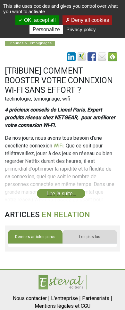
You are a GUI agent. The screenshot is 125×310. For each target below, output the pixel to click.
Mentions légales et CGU (62, 306)
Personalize (46, 29)
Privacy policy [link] (81, 29)
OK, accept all (39, 20)
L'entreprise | (66, 298)
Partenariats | (97, 298)
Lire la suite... (61, 193)
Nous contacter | (31, 298)
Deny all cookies (89, 20)
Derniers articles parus (35, 237)
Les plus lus (89, 237)
